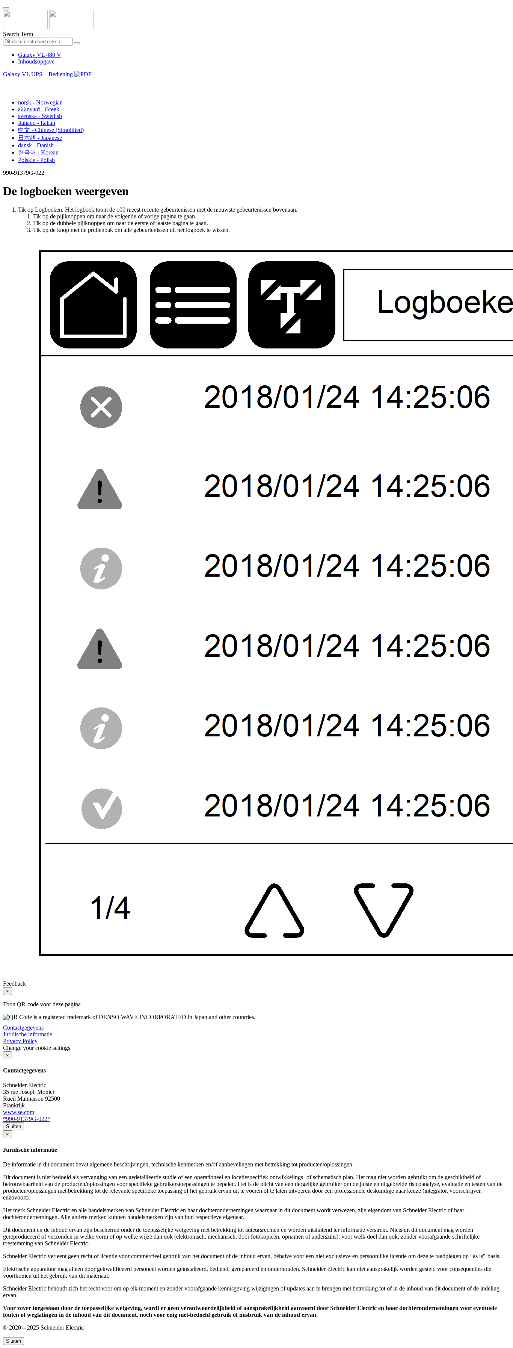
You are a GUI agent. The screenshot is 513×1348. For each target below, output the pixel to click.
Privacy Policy (20, 1041)
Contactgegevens (23, 1027)
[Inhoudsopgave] (6, 83)
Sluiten (13, 1126)
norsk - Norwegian (40, 102)
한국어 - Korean (38, 152)
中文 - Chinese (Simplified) (51, 130)
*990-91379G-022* (26, 1119)
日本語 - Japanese (40, 138)
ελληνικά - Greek (38, 109)
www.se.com (18, 1112)
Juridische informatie (27, 1034)
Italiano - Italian (36, 123)
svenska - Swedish (40, 116)
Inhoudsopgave (36, 61)
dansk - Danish (36, 145)
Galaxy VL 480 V (39, 54)
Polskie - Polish (36, 160)
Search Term (18, 34)
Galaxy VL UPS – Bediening (38, 74)
